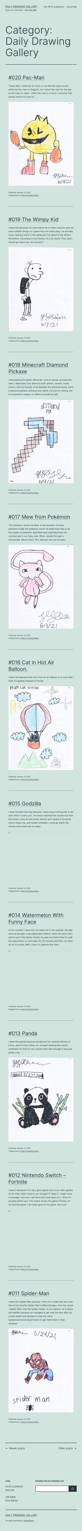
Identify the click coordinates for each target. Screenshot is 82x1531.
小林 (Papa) (10, 1497)
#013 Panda (22, 1033)
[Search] (73, 1489)
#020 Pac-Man (26, 77)
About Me (72, 7)
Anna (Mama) (11, 1500)
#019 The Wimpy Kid (33, 219)
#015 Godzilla (24, 803)
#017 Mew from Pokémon (39, 517)
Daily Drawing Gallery (21, 6)
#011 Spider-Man (28, 1293)
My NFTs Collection (54, 7)
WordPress (29, 1521)
